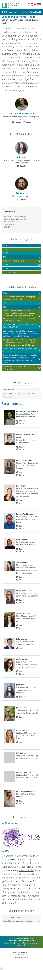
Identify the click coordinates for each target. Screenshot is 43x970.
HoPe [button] (5, 303)
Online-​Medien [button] (9, 397)
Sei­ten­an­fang (32, 943)
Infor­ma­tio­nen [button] (8, 389)
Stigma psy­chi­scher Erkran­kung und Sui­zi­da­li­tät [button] (20, 350)
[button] (29, 4)
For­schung (12, 12)
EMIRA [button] (5, 265)
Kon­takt (18, 122)
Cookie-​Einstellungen (11, 943)
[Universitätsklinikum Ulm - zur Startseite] (2, 12)
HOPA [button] (5, 249)
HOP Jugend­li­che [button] (9, 272)
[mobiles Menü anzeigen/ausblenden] (39, 4)
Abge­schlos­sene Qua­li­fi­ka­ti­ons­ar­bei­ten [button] (18, 921)
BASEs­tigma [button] (7, 257)
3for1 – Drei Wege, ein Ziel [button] (13, 261)
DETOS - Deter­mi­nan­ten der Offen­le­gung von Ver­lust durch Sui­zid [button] (19, 298)
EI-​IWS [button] (5, 253)
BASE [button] (5, 293)
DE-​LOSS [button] (6, 268)
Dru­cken (21, 945)
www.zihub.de (26, 870)
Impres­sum (13, 940)
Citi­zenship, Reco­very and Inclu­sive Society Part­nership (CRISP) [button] (20, 326)
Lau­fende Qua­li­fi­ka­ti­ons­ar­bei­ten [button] (15, 917)
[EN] (35, 4)
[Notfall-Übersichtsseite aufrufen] (32, 4)
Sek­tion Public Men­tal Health (30, 12)
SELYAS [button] (5, 245)
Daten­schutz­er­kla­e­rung (26, 940)
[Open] (1, 968)
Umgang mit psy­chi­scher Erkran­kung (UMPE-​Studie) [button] (17, 367)
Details (28, 122)
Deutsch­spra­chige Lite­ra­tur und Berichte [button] (18, 393)
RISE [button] (4, 307)
